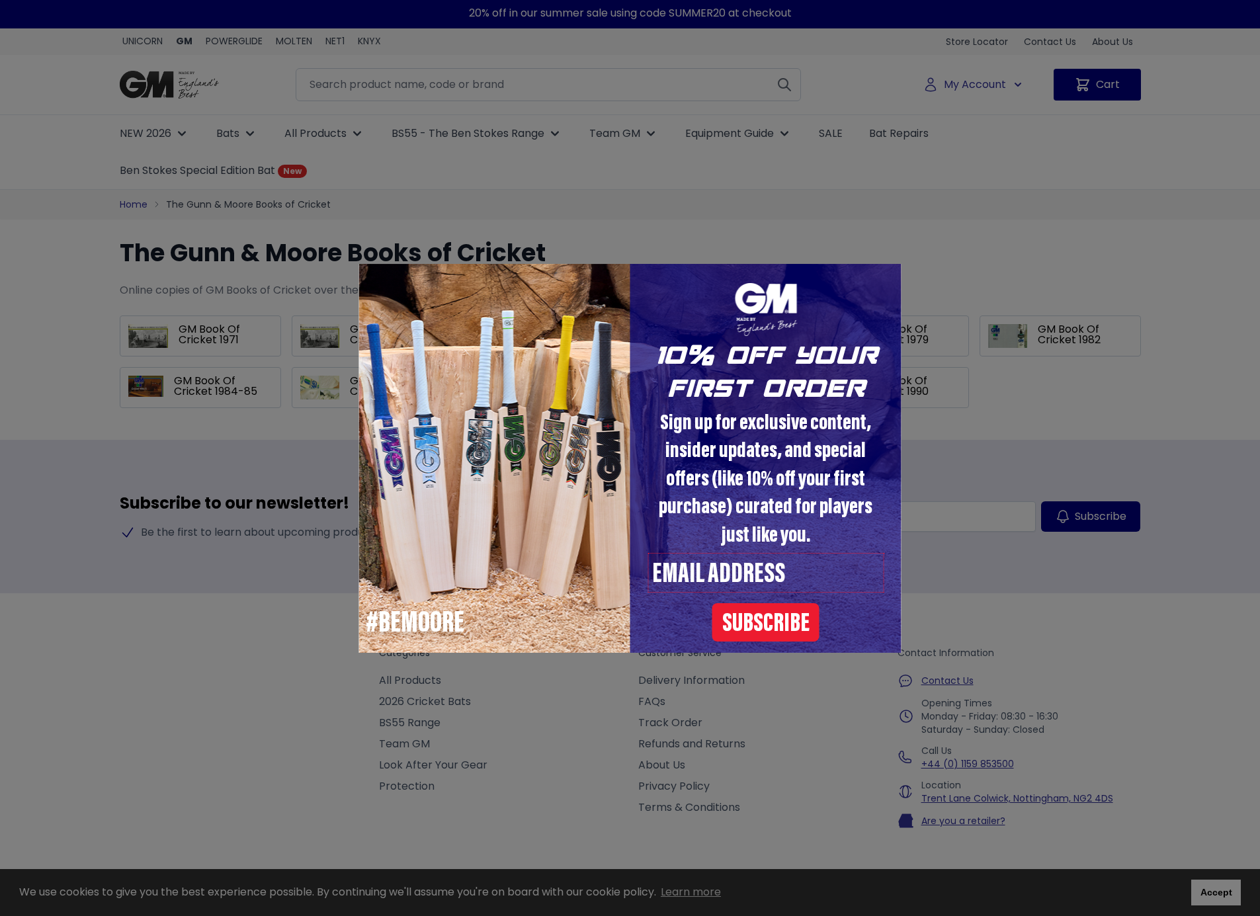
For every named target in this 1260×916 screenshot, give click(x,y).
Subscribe (766, 625)
